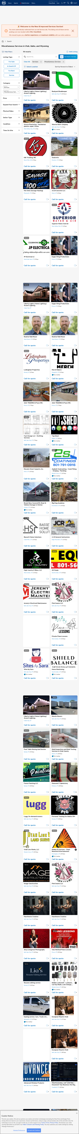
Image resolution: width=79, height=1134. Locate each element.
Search (9, 41)
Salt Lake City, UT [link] (56, 94)
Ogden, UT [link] (54, 438)
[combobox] (11, 87)
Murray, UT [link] (26, 372)
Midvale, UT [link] (55, 786)
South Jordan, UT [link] (56, 572)
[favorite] (47, 100)
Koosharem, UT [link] (56, 505)
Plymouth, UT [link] (27, 193)
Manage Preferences (19, 1130)
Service (11, 75)
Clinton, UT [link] (27, 507)
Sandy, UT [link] (26, 752)
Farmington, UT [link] (56, 854)
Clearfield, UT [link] (55, 1087)
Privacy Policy (54, 1123)
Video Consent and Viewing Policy (33, 1124)
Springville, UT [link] (28, 1019)
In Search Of (11, 66)
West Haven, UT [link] (28, 339)
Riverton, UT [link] (55, 160)
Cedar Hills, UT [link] (28, 539)
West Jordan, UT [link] (28, 572)
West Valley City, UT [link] (29, 129)
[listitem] (36, 86)
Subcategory (6, 90)
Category (5, 86)
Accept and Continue (34, 1130)
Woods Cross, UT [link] (56, 473)
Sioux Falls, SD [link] (28, 160)
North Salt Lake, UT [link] (29, 259)
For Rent (11, 71)
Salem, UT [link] (54, 753)
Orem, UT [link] (54, 193)
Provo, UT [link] (54, 259)
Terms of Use (45, 1123)
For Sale (12, 62)
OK (77, 1113)
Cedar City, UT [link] (27, 96)
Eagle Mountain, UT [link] (57, 539)
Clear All (27, 62)
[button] (18, 87)
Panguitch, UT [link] (55, 372)
